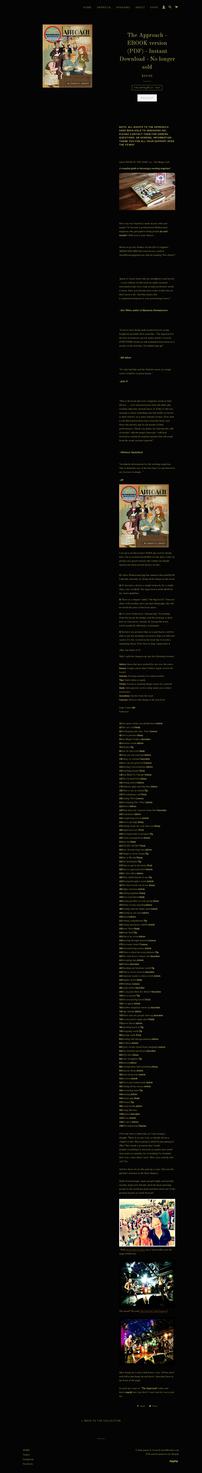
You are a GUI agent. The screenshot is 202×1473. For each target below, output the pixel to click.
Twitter (26, 1454)
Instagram (28, 1459)
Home (87, 7)
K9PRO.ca (104, 7)
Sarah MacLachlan (135, 1249)
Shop (154, 7)
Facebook (28, 1463)
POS (148, 1454)
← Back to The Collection (101, 1420)
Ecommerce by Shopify (167, 1454)
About (140, 7)
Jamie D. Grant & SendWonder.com (161, 1450)
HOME (26, 1450)
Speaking (123, 7)
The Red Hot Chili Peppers (153, 1311)
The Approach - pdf (147, 87)
